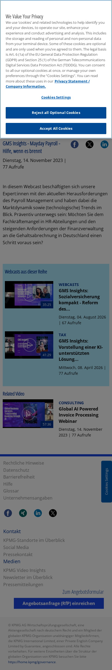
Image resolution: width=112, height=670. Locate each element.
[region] (56, 69)
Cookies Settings (56, 97)
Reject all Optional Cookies (56, 112)
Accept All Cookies (56, 128)
